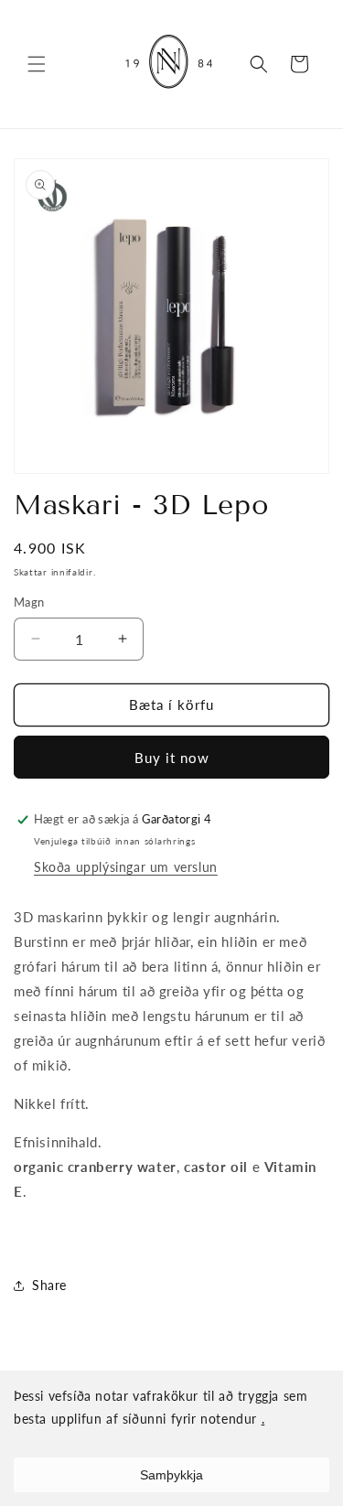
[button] (36, 64)
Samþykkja (171, 1475)
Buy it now (171, 757)
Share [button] (49, 1285)
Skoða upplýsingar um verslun (126, 867)
